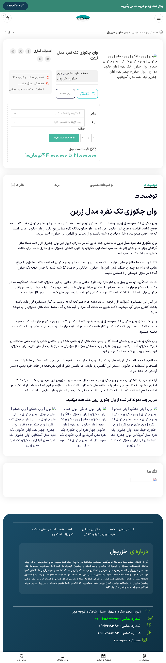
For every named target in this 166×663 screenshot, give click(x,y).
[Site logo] (83, 18)
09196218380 (108, 626)
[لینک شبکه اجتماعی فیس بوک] (28, 51)
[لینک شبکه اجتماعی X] (21, 51)
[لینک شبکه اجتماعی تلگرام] (40, 59)
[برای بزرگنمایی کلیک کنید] (150, 73)
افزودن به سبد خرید (64, 138)
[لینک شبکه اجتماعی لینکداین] (48, 59)
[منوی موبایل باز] (158, 18)
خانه (155, 33)
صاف (81, 128)
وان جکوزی (71, 73)
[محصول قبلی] (13, 32)
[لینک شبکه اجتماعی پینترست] (13, 51)
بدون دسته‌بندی (140, 33)
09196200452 (15, 6)
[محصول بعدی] (5, 32)
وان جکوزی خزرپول (117, 33)
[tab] (150, 185)
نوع (94, 122)
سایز (93, 113)
